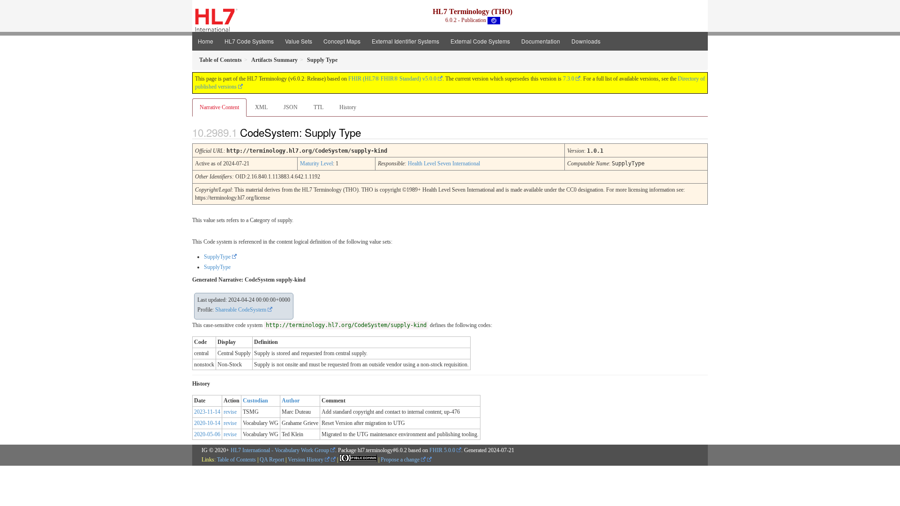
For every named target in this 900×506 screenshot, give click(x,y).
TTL (318, 107)
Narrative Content (219, 107)
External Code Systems (480, 41)
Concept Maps (341, 41)
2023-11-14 (207, 412)
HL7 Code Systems (249, 41)
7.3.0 (568, 78)
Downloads (585, 41)
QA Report (272, 459)
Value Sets (298, 41)
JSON (291, 107)
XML (261, 107)
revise (230, 412)
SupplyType (217, 256)
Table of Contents (236, 459)
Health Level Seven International (444, 163)
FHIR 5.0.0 (442, 450)
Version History (306, 459)
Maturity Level (316, 163)
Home (205, 41)
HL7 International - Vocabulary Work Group (280, 450)
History (347, 107)
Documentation (540, 41)
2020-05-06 (207, 434)
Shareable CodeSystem (240, 309)
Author (291, 400)
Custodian (255, 400)
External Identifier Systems (405, 41)
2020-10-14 (207, 423)
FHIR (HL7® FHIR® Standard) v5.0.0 (392, 78)
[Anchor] (369, 132)
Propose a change (401, 459)
